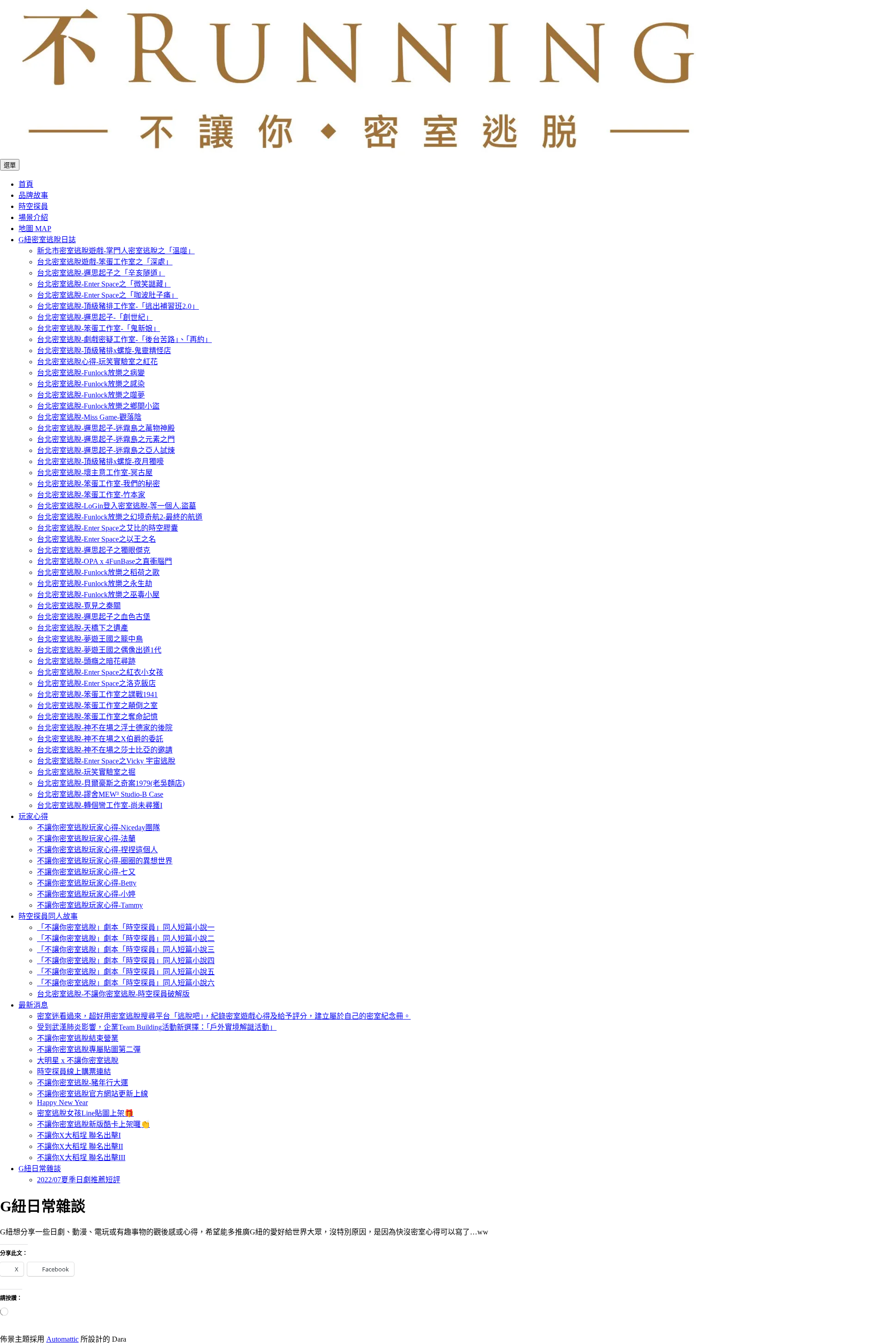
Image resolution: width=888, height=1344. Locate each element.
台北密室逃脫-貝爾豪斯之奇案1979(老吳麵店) (111, 783)
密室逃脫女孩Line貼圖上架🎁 (85, 1113)
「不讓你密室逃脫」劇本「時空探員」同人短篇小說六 (126, 983)
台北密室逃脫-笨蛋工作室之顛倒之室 (97, 705)
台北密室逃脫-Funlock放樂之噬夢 (91, 395)
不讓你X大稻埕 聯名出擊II (80, 1146)
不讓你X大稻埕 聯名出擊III (81, 1157)
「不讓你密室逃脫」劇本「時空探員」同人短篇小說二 (126, 938)
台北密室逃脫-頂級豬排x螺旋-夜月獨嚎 (100, 461)
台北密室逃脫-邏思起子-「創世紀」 (95, 317)
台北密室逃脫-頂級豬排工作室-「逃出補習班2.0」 (118, 306)
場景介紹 (33, 217)
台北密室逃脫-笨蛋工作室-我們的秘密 (98, 484)
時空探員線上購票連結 (74, 1071)
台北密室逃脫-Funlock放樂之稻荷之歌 (98, 572)
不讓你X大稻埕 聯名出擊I (79, 1135)
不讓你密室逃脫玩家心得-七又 (86, 872)
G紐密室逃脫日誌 (47, 240)
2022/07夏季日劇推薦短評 (78, 1180)
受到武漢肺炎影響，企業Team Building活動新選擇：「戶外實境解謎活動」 (157, 1027)
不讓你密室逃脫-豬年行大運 (82, 1083)
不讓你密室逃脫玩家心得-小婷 (86, 894)
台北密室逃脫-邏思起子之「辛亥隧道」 (101, 273)
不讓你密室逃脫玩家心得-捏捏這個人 (97, 850)
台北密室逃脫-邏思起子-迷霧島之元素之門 (106, 439)
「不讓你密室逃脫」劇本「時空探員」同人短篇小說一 (126, 927)
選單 (10, 165)
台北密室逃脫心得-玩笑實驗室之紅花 (97, 362)
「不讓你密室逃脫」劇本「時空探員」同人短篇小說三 (126, 949)
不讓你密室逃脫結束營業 (77, 1038)
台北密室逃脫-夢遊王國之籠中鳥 (90, 639)
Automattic (62, 1339)
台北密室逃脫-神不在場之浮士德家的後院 (105, 728)
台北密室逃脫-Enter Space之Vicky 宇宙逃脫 (106, 761)
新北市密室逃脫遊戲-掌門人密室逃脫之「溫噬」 (116, 251)
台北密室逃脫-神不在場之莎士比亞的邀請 (105, 750)
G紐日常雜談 (39, 1169)
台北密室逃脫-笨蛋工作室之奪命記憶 (97, 717)
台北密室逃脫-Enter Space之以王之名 (96, 539)
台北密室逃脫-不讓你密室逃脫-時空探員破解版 (113, 994)
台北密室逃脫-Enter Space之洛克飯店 (96, 683)
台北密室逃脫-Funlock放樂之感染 (91, 384)
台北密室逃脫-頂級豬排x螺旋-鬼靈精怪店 (104, 350)
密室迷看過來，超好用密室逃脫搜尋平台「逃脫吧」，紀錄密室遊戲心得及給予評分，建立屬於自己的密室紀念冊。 (224, 1016)
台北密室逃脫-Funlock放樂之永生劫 (94, 583)
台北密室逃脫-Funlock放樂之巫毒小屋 (98, 595)
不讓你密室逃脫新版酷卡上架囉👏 (93, 1124)
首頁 (25, 184)
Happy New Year (62, 1102)
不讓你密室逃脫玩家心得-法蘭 (86, 839)
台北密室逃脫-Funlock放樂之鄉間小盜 (98, 406)
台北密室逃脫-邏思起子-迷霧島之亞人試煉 (106, 450)
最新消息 (33, 1005)
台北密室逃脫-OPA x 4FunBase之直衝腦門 (104, 561)
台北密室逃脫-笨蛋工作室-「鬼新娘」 (98, 328)
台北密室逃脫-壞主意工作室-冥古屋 (95, 473)
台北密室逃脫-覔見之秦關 (79, 606)
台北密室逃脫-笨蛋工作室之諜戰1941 (97, 694)
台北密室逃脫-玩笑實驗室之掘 (86, 772)
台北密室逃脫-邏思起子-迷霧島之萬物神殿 (106, 428)
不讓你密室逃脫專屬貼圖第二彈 (89, 1049)
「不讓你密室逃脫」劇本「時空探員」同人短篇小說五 (126, 972)
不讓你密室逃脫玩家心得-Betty (86, 883)
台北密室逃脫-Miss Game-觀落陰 (89, 417)
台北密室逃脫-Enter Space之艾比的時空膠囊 (107, 528)
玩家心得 (33, 816)
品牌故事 (33, 195)
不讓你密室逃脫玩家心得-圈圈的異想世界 (105, 861)
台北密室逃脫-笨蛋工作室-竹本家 (91, 495)
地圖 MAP (34, 228)
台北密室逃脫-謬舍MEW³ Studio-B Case (100, 794)
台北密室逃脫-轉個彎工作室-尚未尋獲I (99, 805)
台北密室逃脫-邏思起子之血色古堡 (93, 617)
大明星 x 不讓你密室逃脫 (77, 1060)
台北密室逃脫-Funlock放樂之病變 (91, 373)
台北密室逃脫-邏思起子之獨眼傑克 (93, 550)
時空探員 (33, 206)
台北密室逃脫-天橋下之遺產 (82, 628)
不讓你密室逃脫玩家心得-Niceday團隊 (98, 827)
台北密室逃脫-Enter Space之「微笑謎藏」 (104, 284)
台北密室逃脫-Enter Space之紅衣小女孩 (100, 672)
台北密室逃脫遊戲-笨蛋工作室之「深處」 (105, 262)
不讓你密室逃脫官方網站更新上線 (92, 1094)
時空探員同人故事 (48, 916)
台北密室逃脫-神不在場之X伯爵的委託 (100, 739)
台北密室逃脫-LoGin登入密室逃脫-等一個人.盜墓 (116, 506)
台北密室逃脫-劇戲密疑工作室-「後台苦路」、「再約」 (124, 339)
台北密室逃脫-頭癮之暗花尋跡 (86, 661)
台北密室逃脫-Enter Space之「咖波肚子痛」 (107, 295)
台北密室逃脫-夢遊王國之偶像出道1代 (99, 650)
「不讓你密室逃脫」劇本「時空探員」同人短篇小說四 (126, 961)
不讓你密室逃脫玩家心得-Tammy (90, 905)
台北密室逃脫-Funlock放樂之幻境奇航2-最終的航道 (120, 517)
